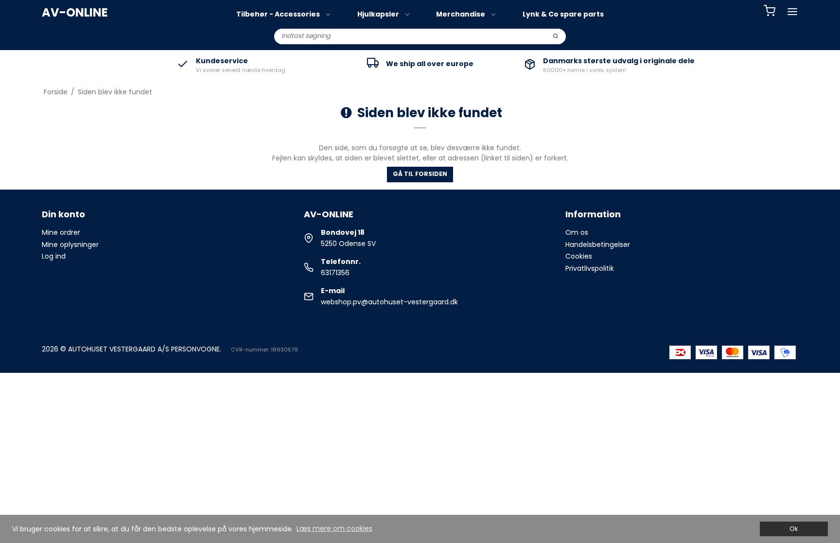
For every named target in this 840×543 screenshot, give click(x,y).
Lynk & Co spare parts (563, 14)
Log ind (54, 256)
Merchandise (460, 14)
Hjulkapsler (378, 14)
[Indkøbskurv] (769, 12)
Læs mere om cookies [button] (334, 528)
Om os (576, 232)
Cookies (578, 256)
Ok (793, 529)
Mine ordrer (61, 232)
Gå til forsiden (420, 174)
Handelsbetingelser (597, 244)
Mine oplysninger (70, 244)
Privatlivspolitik (589, 268)
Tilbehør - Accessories (278, 14)
